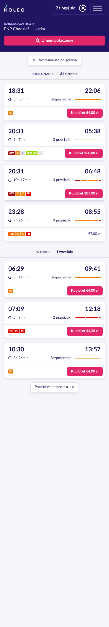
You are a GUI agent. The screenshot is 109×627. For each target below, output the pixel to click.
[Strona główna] (14, 8)
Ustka (39, 29)
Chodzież (21, 29)
